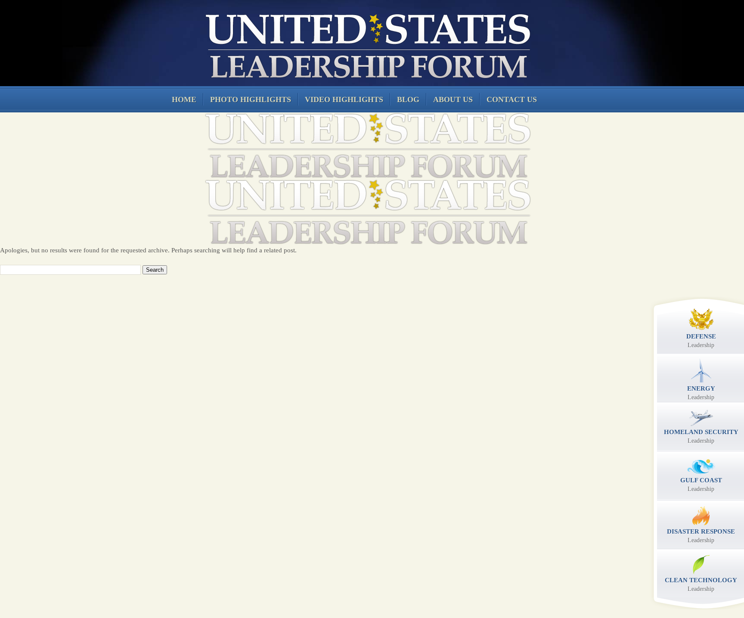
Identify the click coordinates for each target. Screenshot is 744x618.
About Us (453, 99)
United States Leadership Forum (366, 45)
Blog (408, 99)
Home (184, 99)
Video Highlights (344, 99)
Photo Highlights (250, 99)
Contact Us (512, 99)
